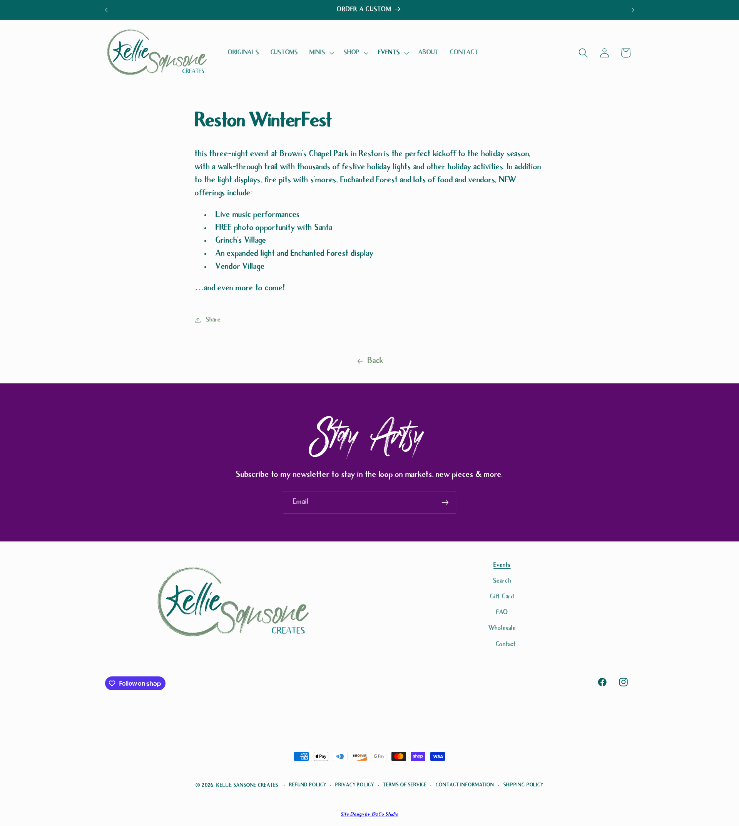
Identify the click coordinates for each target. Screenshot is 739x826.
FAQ (502, 613)
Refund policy (307, 785)
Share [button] (213, 320)
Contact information (465, 785)
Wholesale (502, 628)
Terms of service (404, 785)
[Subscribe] (445, 502)
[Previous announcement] (106, 10)
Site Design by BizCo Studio (369, 814)
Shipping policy (523, 785)
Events (502, 565)
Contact (506, 644)
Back (375, 361)
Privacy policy (354, 785)
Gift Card (502, 597)
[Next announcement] (632, 10)
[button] (321, 53)
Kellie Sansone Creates (247, 785)
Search (502, 581)
